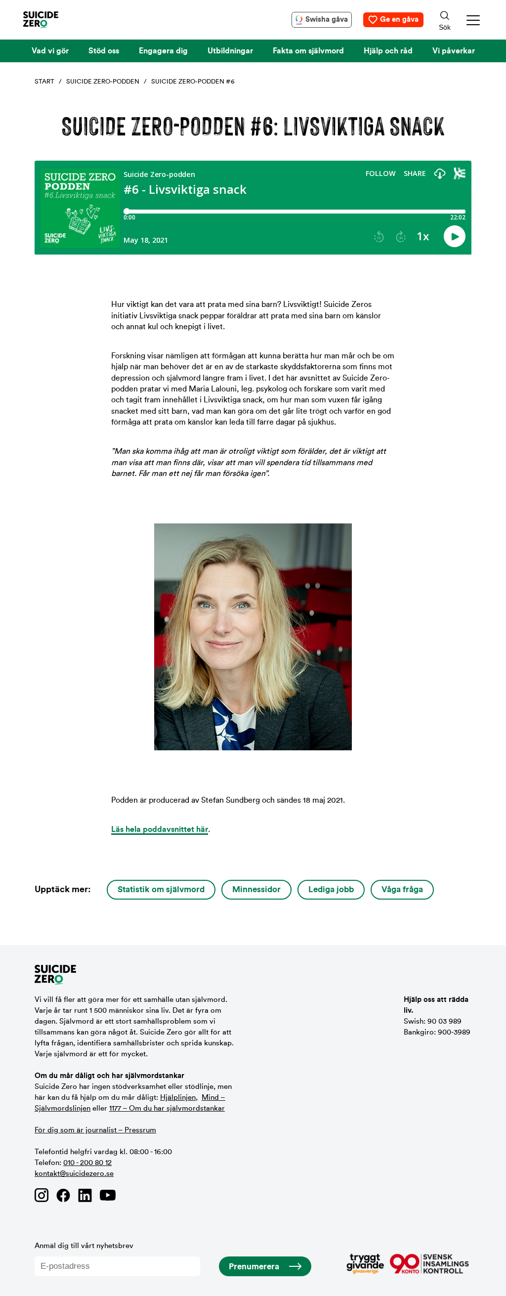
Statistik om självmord (161, 889)
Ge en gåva (399, 19)
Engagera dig (163, 51)
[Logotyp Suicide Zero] (55, 19)
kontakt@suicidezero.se (74, 1173)
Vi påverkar (453, 51)
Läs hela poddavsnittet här (159, 829)
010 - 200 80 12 (87, 1162)
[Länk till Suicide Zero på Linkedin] (85, 1195)
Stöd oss (103, 51)
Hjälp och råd (388, 51)
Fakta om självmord (308, 51)
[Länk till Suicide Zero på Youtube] (108, 1195)
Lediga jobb (331, 889)
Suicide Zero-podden (102, 81)
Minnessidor (256, 889)
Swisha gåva (326, 19)
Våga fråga (402, 889)
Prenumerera (254, 1266)
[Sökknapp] (445, 20)
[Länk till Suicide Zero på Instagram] (41, 1195)
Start (44, 81)
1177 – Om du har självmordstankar (167, 1108)
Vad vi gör (50, 51)
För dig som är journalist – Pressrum (95, 1130)
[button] (473, 20)
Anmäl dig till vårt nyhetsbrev (84, 1246)
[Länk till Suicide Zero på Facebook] (63, 1195)
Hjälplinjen (178, 1097)
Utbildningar (230, 51)
